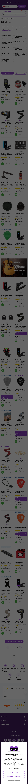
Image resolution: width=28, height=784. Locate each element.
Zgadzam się (14, 772)
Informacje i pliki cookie (14, 780)
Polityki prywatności (14, 768)
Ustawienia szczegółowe (14, 776)
